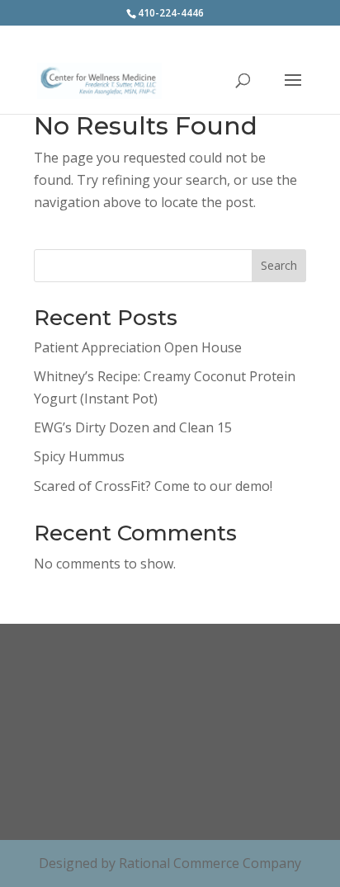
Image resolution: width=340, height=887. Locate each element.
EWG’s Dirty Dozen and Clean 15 (133, 427)
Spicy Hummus (79, 456)
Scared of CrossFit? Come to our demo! (153, 486)
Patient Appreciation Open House (138, 347)
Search (279, 265)
